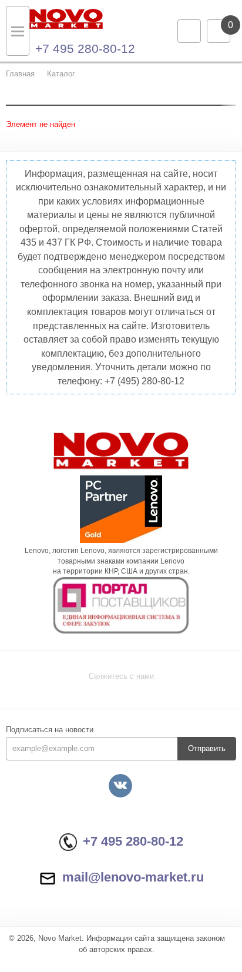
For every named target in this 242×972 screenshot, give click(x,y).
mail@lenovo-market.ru (133, 877)
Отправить (207, 748)
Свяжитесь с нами (121, 676)
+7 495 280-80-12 (85, 48)
